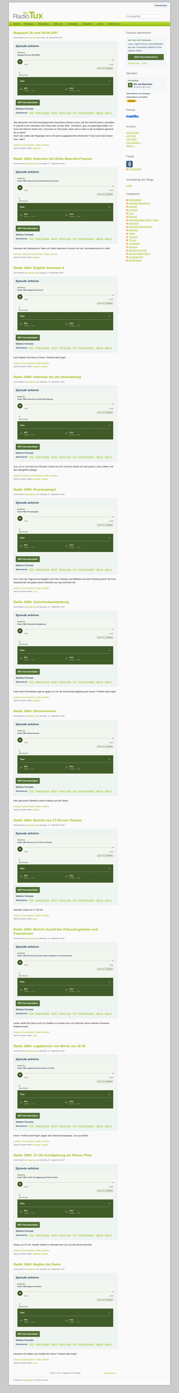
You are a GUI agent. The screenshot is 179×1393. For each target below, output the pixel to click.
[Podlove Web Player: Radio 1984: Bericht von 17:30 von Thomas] (65, 860)
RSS (31, 113)
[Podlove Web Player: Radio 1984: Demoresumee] (65, 751)
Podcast (16, 145)
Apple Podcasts (42, 113)
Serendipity (28, 1380)
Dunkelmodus (161, 5)
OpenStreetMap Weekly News (143, 220)
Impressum (113, 24)
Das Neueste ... (134, 142)
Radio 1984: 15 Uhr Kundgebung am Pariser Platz (52, 1155)
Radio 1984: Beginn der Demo (37, 1264)
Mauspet (132, 216)
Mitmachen (43, 24)
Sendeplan (72, 24)
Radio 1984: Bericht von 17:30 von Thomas (47, 820)
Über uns (58, 24)
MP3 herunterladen (28, 102)
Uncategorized (135, 257)
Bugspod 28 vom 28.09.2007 (35, 33)
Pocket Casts (65, 113)
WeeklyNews (135, 260)
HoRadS (36, 366)
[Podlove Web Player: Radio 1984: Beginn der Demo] (65, 1304)
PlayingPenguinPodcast (140, 226)
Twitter (38, 145)
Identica (46, 145)
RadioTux (32, 38)
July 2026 (131, 136)
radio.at (108, 113)
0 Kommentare (28, 145)
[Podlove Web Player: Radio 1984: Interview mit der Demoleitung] (65, 417)
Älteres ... (131, 146)
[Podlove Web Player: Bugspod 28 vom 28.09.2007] (65, 73)
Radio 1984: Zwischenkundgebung (41, 602)
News (132, 233)
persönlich (133, 223)
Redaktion (88, 24)
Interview (17, 254)
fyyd (75, 113)
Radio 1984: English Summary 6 (38, 268)
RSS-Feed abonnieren (146, 57)
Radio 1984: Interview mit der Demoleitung (47, 377)
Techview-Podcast (137, 250)
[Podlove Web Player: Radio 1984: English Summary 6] (65, 308)
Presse (132, 240)
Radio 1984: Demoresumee (34, 711)
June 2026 (131, 139)
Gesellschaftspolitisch (139, 203)
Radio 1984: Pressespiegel (34, 489)
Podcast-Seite (134, 63)
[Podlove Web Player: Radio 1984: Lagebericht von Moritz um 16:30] (65, 1086)
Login (129, 185)
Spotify (54, 113)
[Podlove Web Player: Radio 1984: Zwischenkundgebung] (65, 642)
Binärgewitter (135, 200)
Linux (35, 591)
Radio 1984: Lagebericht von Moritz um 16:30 (49, 1046)
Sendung (132, 247)
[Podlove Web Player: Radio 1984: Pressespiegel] (65, 530)
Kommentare (134, 169)
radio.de (99, 113)
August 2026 (132, 132)
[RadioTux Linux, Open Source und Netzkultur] (13, 10)
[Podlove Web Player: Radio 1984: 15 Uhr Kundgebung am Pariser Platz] (65, 1195)
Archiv (100, 24)
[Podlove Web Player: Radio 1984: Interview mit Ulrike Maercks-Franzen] (65, 199)
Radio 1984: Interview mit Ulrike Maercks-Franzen (52, 159)
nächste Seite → (110, 1373)
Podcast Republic (86, 113)
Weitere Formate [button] (24, 108)
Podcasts (28, 24)
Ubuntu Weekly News (139, 253)
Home (16, 24)
